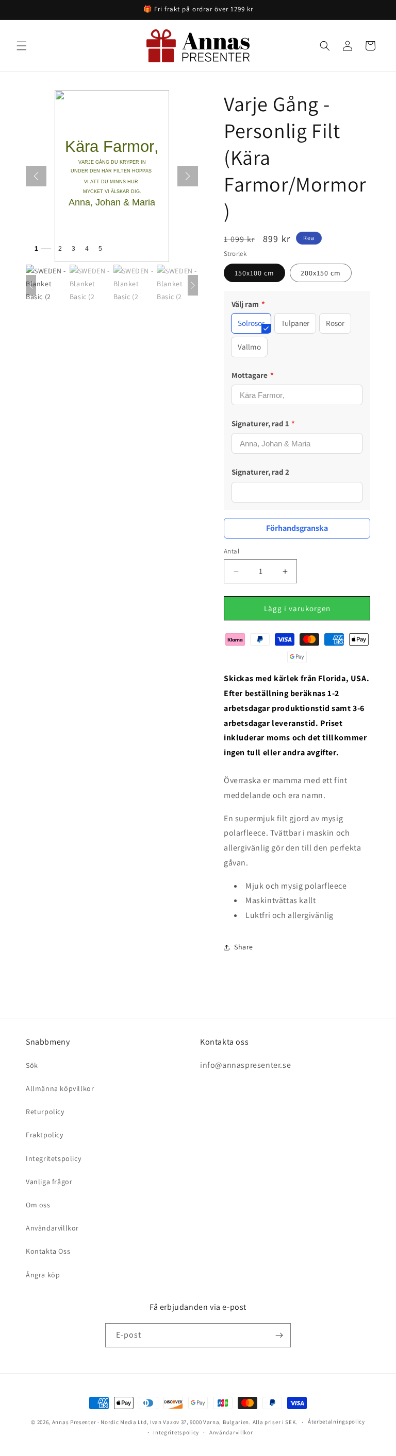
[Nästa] (187, 176)
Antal (231, 551)
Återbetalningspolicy (336, 1421)
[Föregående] (36, 176)
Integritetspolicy (53, 1158)
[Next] (193, 285)
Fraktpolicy (44, 1134)
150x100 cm (254, 273)
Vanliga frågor (49, 1181)
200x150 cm (321, 273)
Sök (32, 1065)
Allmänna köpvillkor (60, 1088)
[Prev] (31, 285)
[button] (21, 45)
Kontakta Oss (48, 1251)
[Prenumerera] (279, 1335)
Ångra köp (43, 1274)
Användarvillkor (52, 1228)
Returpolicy (45, 1111)
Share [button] (243, 946)
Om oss (38, 1204)
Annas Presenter (74, 1422)
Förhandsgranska (297, 528)
